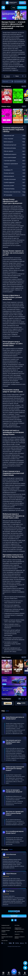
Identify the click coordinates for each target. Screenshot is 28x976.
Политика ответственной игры (6, 937)
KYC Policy (17, 925)
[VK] (15, 920)
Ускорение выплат (5, 925)
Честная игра (4, 940)
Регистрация (22, 7)
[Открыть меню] (3, 7)
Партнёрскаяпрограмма (14, 916)
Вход (13, 7)
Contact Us (17, 934)
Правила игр (4, 934)
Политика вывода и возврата (5, 931)
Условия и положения (6, 927)
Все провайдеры (18, 81)
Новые (17, 76)
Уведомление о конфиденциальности (19, 928)
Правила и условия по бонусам (19, 937)
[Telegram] (12, 920)
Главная (8, 76)
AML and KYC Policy (19, 931)
